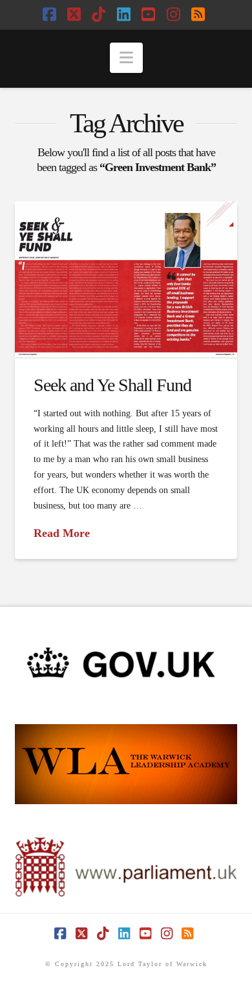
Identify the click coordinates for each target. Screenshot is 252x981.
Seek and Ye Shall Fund (112, 385)
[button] (126, 58)
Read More (62, 533)
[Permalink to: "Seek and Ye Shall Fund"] (125, 279)
